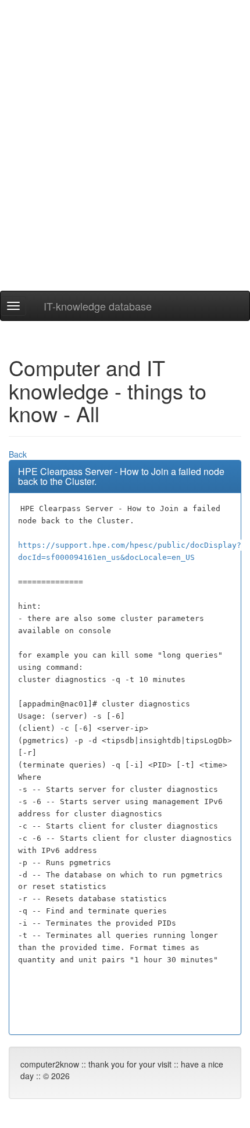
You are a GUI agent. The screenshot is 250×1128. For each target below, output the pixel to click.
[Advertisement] (125, 166)
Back (18, 454)
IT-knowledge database (98, 305)
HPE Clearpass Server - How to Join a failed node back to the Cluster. (121, 476)
